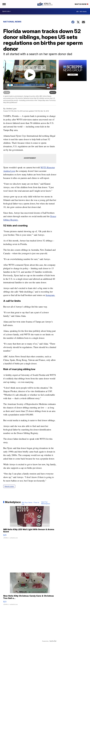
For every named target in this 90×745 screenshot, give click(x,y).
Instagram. (50, 295)
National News (12, 22)
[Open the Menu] (4, 4)
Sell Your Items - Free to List (30, 503)
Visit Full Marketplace (45, 502)
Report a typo (9, 486)
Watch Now (81, 4)
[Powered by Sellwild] (52, 641)
